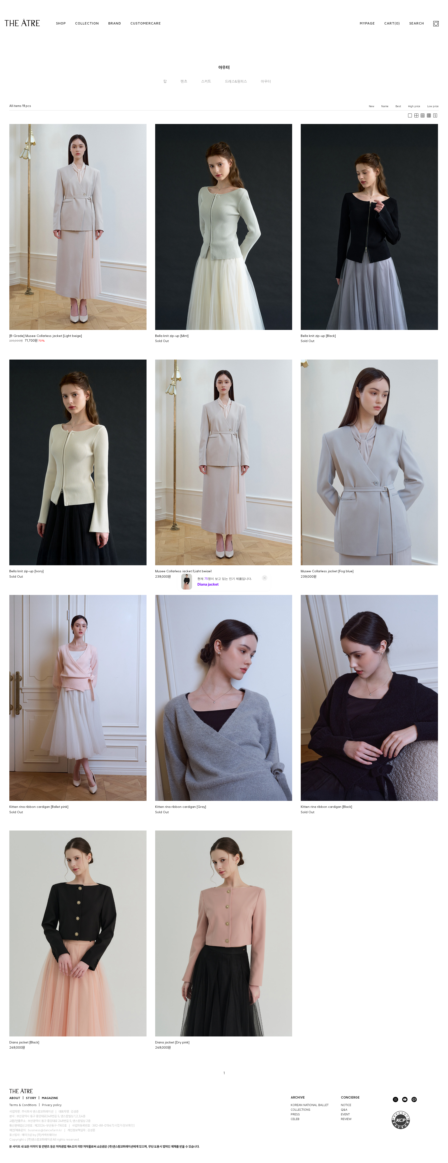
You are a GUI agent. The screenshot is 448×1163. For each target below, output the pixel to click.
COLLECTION (87, 23)
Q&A (344, 1109)
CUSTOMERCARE (145, 23)
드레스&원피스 (236, 81)
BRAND (114, 23)
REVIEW (346, 1119)
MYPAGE (367, 23)
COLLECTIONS (300, 1109)
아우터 (266, 81)
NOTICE (346, 1104)
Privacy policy (52, 1104)
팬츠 (184, 81)
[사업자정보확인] (124, 1125)
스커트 (206, 81)
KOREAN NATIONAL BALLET (310, 1104)
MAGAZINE (50, 1097)
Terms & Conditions (23, 1104)
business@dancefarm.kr (45, 1130)
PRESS (295, 1114)
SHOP (61, 23)
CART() (392, 23)
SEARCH (416, 23)
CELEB (295, 1119)
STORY (31, 1097)
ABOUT (14, 1097)
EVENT (345, 1114)
